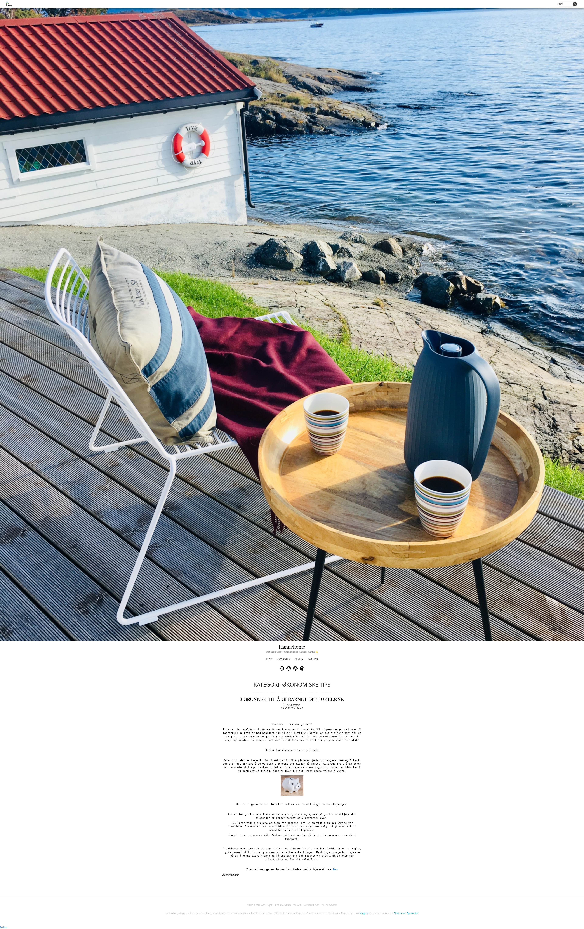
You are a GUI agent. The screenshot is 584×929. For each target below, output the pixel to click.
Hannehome (292, 648)
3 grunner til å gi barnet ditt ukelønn (292, 699)
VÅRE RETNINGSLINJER (260, 905)
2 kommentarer (292, 705)
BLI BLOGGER (329, 905)
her (335, 869)
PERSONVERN (283, 905)
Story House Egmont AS (406, 913)
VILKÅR (297, 905)
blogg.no (364, 913)
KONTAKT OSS (311, 905)
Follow (3, 927)
